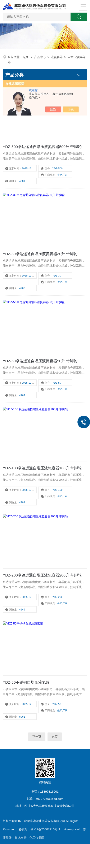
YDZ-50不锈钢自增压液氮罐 (26, 682)
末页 (55, 736)
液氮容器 (57, 57)
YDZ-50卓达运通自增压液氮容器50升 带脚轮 (40, 361)
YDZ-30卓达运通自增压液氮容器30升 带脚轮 (40, 254)
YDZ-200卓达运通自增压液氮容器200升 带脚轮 (42, 575)
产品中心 (40, 57)
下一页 (36, 736)
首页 (25, 57)
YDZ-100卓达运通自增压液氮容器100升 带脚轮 (42, 468)
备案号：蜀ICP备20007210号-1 (39, 829)
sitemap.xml (72, 829)
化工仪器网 (37, 837)
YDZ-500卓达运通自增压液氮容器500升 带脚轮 (42, 147)
